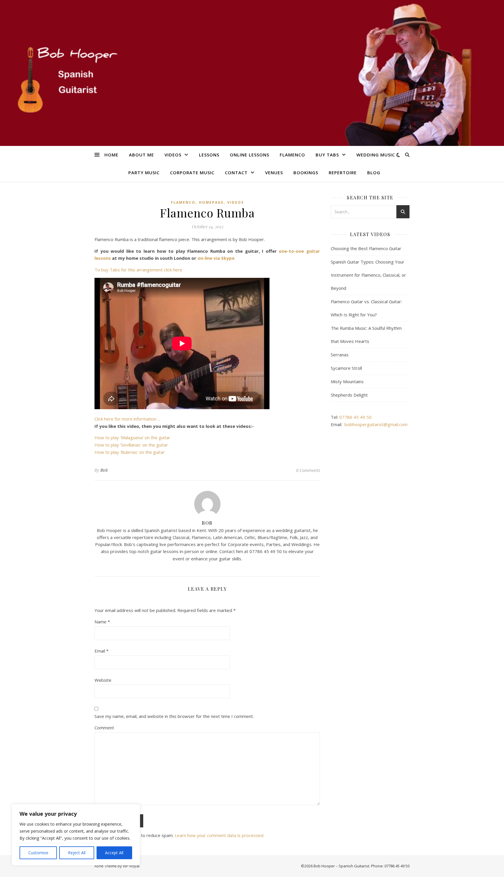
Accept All (114, 852)
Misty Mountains (347, 381)
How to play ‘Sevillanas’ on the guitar (131, 445)
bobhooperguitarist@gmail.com (375, 424)
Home (111, 155)
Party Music (144, 172)
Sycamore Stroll (346, 368)
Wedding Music (375, 155)
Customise (38, 852)
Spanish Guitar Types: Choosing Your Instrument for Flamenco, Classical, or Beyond (368, 275)
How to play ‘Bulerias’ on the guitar (129, 452)
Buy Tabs (327, 155)
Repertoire (343, 172)
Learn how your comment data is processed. (219, 835)
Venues (274, 172)
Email (101, 651)
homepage (211, 202)
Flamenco (292, 155)
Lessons (209, 155)
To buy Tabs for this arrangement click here (138, 270)
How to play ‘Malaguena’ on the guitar (132, 437)
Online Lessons (249, 155)
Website (102, 680)
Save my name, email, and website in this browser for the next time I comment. (174, 716)
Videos (172, 155)
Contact (236, 172)
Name (102, 622)
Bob (104, 470)
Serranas (340, 355)
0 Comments (308, 470)
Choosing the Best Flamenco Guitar (366, 248)
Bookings (305, 172)
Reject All (76, 852)
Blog (373, 172)
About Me (141, 155)
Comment (104, 727)
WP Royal (131, 866)
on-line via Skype (216, 258)
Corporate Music (192, 172)
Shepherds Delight (349, 395)
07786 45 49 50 (355, 417)
